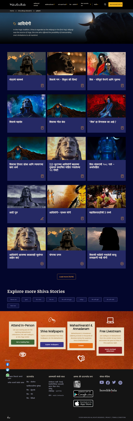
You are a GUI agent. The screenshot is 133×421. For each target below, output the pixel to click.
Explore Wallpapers (51, 344)
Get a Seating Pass (22, 342)
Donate (81, 346)
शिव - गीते (29, 394)
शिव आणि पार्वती (110, 299)
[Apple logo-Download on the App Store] (83, 404)
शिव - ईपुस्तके (30, 390)
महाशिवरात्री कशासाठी (36, 4)
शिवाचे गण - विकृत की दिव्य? (63, 79)
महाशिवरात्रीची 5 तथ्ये (100, 212)
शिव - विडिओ (30, 398)
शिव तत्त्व (51, 299)
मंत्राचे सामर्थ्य (16, 79)
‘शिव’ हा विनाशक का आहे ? (102, 122)
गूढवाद (26, 299)
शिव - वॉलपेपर (30, 382)
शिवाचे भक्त (13, 306)
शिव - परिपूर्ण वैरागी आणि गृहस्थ (104, 79)
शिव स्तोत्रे (38, 299)
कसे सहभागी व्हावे (62, 4)
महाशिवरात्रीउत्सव (49, 4)
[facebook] (7, 365)
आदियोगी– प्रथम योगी (60, 212)
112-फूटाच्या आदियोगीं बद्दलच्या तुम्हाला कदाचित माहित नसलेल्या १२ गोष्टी (64, 167)
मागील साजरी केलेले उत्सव (16, 382)
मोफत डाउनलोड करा (84, 4)
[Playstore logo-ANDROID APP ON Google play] (83, 394)
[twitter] (7, 370)
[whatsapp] (7, 376)
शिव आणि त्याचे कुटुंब (66, 299)
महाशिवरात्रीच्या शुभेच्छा (33, 386)
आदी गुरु (13, 212)
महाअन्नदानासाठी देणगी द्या (116, 4)
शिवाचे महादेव (15, 122)
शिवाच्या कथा (13, 299)
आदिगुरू (81, 299)
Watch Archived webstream (110, 350)
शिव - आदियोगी (73, 4)
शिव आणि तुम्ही (95, 299)
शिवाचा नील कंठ (57, 122)
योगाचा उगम (55, 255)
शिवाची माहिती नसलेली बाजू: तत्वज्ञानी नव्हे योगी (103, 256)
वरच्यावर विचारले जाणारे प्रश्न (15, 377)
